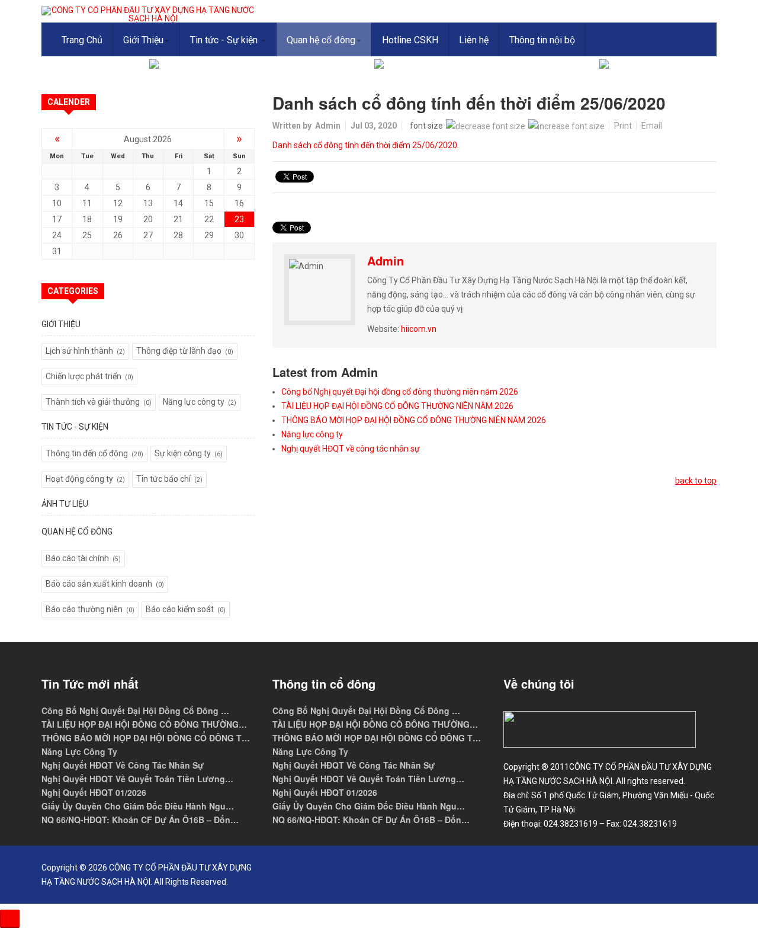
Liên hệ (474, 40)
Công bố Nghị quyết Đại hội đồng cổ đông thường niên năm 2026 (399, 391)
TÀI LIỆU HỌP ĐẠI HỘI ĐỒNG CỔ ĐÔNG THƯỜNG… (144, 724)
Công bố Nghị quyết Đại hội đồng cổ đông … (135, 710)
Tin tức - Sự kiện (225, 40)
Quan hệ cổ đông (321, 40)
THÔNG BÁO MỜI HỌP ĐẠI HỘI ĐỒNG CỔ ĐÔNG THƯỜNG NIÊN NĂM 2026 (413, 420)
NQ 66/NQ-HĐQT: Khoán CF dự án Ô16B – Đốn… (140, 819)
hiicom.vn (418, 329)
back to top (696, 480)
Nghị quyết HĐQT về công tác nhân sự (350, 448)
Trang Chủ (82, 40)
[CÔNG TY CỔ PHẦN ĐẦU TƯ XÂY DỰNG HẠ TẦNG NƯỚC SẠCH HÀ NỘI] (148, 14)
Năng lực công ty (312, 434)
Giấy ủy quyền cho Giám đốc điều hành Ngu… (137, 806)
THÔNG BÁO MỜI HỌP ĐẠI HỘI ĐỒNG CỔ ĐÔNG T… (145, 738)
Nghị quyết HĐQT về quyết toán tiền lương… (137, 779)
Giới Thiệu (143, 40)
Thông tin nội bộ (542, 40)
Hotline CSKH (410, 40)
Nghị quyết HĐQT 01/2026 (93, 792)
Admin (328, 125)
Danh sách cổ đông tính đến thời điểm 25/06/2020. (365, 145)
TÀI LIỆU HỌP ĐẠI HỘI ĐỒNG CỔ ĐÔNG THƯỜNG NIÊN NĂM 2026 (397, 406)
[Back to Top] (10, 919)
